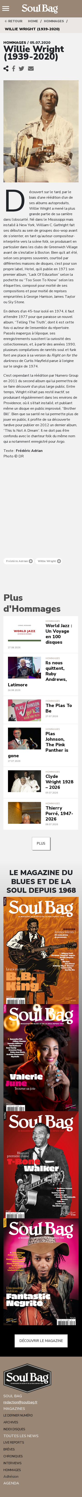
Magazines (14, 1408)
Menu (7, 9)
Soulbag (41, 9)
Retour (14, 21)
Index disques (14, 1429)
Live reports (13, 1443)
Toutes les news (20, 1436)
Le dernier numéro (18, 1416)
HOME (33, 21)
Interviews (12, 1463)
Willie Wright (47, 561)
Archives (10, 1422)
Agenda (11, 1483)
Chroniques (13, 1456)
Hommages (54, 21)
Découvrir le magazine (41, 1340)
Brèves (9, 1449)
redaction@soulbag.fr (20, 1402)
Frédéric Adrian (17, 561)
